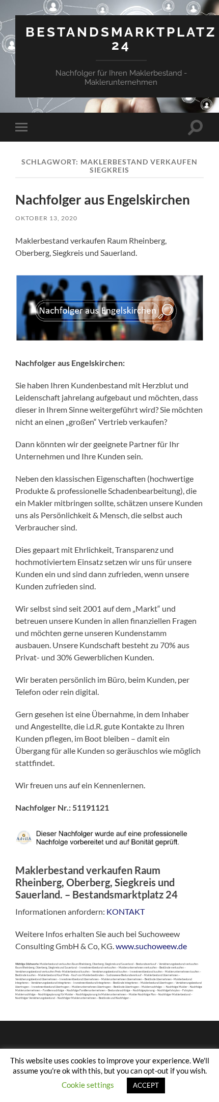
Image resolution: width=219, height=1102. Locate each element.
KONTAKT (125, 911)
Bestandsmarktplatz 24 (120, 38)
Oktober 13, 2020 (46, 218)
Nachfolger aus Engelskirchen (102, 199)
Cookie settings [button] (88, 1084)
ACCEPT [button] (146, 1085)
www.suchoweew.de (151, 946)
